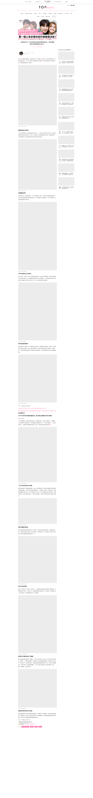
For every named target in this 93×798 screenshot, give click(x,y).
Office (40, 13)
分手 (51, 422)
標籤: (19, 726)
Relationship (60, 13)
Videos (42, 16)
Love (34, 46)
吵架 (41, 59)
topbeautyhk (31, 723)
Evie (26, 52)
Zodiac (38, 16)
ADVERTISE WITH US (58, 1)
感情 (22, 59)
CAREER (66, 1)
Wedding (50, 13)
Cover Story (67, 13)
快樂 (50, 424)
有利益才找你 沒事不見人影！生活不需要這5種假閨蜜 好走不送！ (32, 408)
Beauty (22, 13)
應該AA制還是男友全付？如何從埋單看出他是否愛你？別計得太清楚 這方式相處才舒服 (37, 410)
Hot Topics (45, 13)
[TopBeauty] (46, 7)
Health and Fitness (28, 13)
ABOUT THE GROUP (28, 1)
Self (71, 13)
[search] (68, 5)
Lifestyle (35, 13)
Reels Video (48, 16)
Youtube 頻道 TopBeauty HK (30, 724)
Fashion (55, 13)
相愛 (19, 420)
